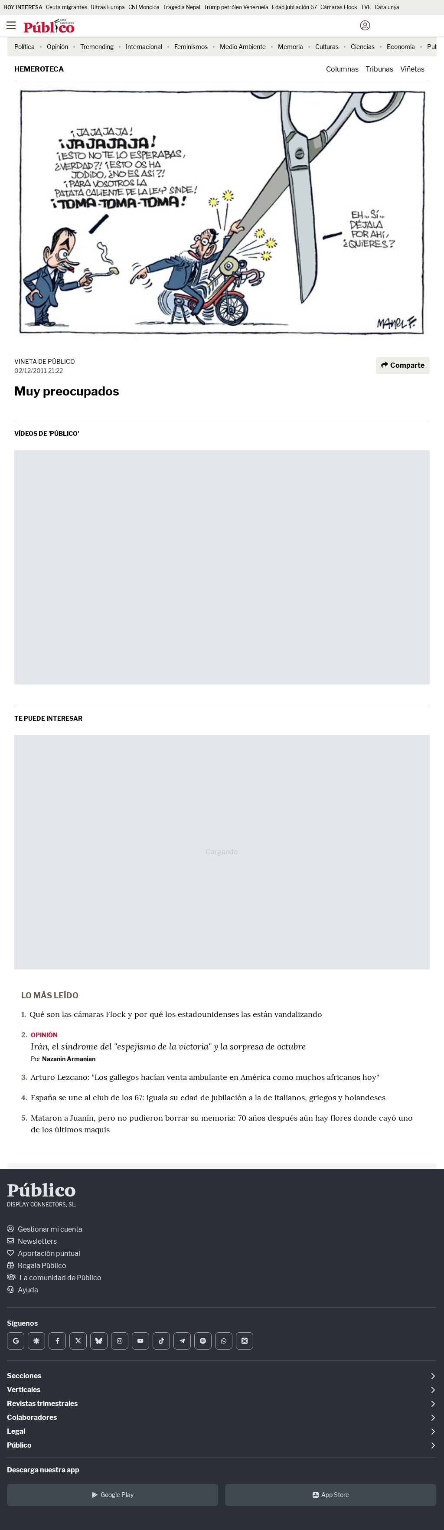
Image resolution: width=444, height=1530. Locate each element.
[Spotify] (203, 1341)
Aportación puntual (48, 1253)
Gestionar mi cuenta (49, 1229)
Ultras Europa (108, 7)
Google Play (117, 1494)
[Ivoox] (244, 1341)
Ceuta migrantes (66, 7)
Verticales (23, 1390)
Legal (16, 1431)
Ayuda (27, 1290)
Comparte (406, 365)
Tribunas (379, 69)
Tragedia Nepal (181, 7)
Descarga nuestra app (43, 1470)
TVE (366, 7)
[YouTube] (140, 1341)
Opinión (57, 46)
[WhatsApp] (223, 1341)
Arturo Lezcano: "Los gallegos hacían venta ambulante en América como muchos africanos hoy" (205, 1077)
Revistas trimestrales (42, 1403)
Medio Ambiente (243, 46)
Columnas (342, 69)
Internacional (144, 46)
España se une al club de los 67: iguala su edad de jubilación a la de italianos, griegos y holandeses (208, 1097)
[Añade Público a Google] (15, 1341)
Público (41, 1192)
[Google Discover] (36, 1341)
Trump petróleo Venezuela (236, 7)
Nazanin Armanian (68, 1058)
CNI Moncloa (144, 7)
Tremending (97, 46)
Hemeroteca (39, 69)
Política (24, 46)
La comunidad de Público (59, 1278)
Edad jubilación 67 (294, 7)
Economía (401, 46)
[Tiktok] (161, 1341)
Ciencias (363, 46)
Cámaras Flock (338, 7)
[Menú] (11, 25)
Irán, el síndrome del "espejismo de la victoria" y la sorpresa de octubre (168, 1046)
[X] (78, 1341)
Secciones (24, 1376)
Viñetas (412, 69)
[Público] (207, 26)
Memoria (290, 46)
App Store (335, 1494)
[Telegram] (182, 1341)
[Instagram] (119, 1341)
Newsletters (36, 1241)
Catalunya (387, 7)
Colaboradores (32, 1417)
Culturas (327, 46)
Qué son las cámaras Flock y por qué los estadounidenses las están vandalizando (175, 1014)
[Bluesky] (99, 1341)
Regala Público (41, 1266)
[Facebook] (57, 1341)
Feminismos (191, 46)
